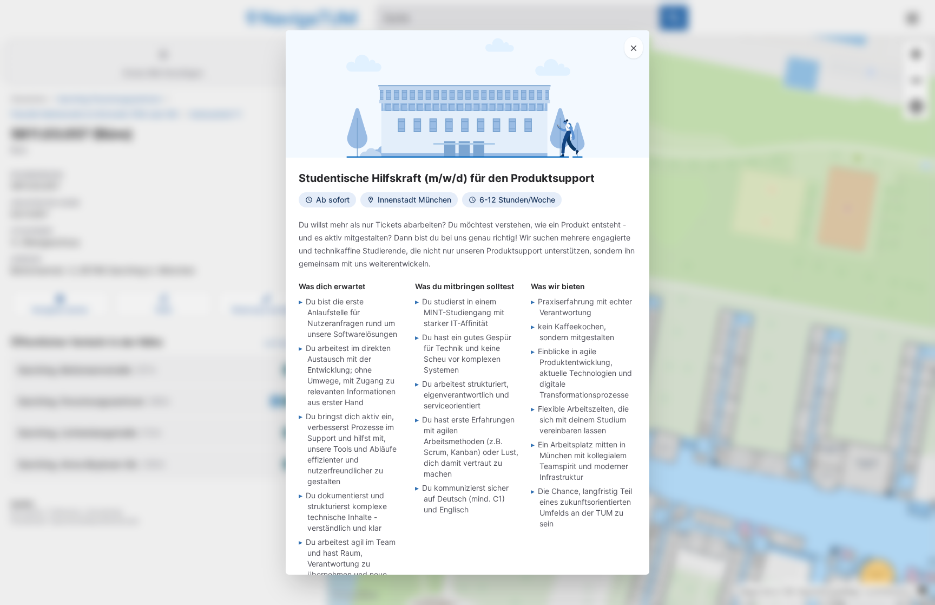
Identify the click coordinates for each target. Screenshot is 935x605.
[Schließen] (633, 47)
